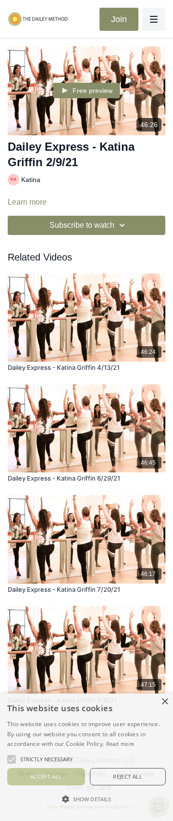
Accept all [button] (46, 776)
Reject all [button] (127, 776)
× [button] (164, 701)
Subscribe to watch (81, 225)
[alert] (86, 757)
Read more (120, 743)
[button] (86, 799)
